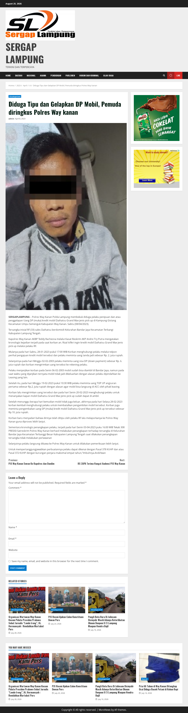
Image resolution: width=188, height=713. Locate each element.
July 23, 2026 (56, 624)
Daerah (18, 75)
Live (178, 75)
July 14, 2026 (147, 693)
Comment (15, 487)
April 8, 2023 (20, 118)
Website (13, 550)
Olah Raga (108, 75)
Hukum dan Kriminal (89, 75)
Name (13, 527)
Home (8, 75)
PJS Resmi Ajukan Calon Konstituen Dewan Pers (66, 600)
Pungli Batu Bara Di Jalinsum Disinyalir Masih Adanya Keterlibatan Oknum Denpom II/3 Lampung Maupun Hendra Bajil (106, 600)
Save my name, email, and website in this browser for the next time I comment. (55, 561)
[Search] (164, 75)
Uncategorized (14, 96)
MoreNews (105, 709)
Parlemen (70, 75)
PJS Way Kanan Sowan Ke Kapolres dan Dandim (31, 461)
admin (11, 118)
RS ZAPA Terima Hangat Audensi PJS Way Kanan (101, 461)
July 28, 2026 (16, 633)
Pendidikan (56, 75)
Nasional (31, 75)
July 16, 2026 (96, 630)
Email (12, 538)
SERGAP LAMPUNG (25, 52)
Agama (43, 75)
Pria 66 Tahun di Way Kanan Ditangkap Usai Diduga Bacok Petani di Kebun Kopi (159, 668)
